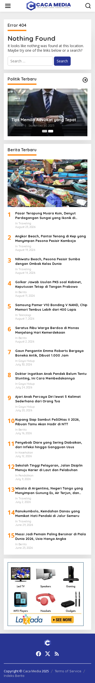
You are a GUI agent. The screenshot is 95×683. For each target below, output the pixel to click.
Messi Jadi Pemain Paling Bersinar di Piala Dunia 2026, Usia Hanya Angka (50, 536)
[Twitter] (47, 653)
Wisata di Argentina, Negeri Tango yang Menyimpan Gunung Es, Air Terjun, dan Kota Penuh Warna (49, 490)
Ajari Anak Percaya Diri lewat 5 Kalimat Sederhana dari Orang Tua (48, 398)
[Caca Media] (48, 5)
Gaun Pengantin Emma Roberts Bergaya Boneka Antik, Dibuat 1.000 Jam (49, 353)
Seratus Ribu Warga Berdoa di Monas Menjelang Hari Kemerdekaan (47, 330)
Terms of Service (68, 671)
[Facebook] (38, 653)
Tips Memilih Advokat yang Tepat (43, 119)
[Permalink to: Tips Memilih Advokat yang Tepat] (47, 112)
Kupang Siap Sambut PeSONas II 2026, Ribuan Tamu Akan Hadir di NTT (47, 421)
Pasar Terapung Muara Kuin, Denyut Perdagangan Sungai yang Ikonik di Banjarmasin (45, 215)
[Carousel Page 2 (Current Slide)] (50, 131)
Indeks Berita (14, 676)
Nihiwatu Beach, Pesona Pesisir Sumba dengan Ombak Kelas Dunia (47, 261)
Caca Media (32, 671)
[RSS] (56, 653)
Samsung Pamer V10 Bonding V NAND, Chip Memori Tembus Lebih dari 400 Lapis (51, 307)
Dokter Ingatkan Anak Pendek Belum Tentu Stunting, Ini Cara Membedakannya (51, 376)
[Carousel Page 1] (44, 131)
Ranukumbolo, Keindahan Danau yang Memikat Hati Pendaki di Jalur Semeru (47, 513)
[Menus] (8, 6)
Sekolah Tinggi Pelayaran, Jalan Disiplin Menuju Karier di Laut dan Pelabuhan (49, 467)
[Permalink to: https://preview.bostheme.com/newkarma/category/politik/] (85, 80)
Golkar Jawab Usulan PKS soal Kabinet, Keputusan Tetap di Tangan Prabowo (48, 284)
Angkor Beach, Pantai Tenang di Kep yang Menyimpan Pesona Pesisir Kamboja (50, 238)
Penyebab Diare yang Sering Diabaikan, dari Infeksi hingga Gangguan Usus (48, 444)
